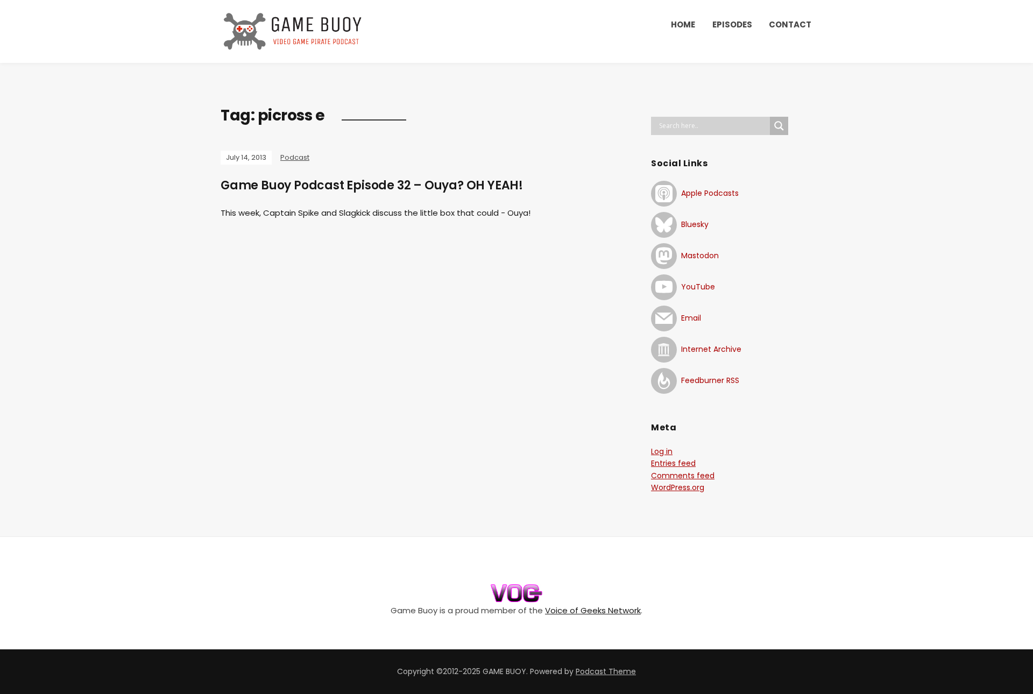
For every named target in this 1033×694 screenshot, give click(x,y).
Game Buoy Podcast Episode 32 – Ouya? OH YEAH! (372, 185)
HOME (683, 24)
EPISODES (732, 24)
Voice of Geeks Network (593, 610)
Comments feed (682, 475)
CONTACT (790, 24)
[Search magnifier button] (779, 126)
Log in (662, 451)
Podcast (294, 157)
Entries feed (673, 463)
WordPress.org (677, 487)
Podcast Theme (606, 671)
